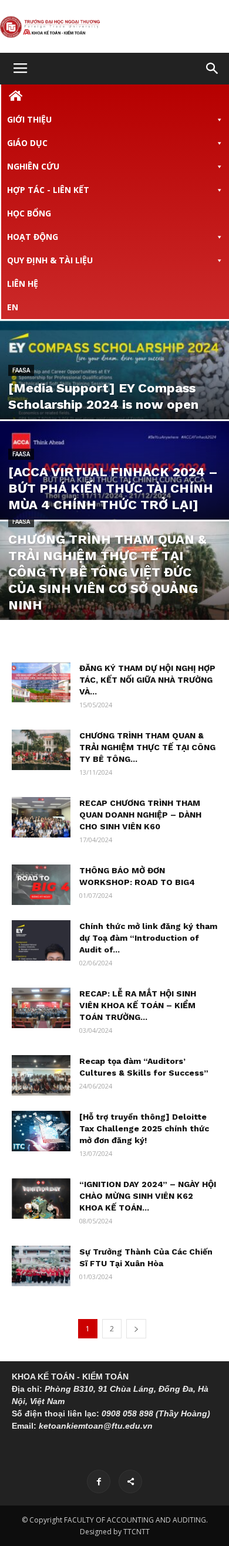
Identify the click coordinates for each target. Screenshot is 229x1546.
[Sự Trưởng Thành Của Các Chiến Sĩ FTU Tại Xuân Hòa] (41, 1266)
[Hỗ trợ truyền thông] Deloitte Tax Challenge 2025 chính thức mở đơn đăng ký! (144, 1128)
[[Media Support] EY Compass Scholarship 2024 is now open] (114, 391)
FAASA (21, 370)
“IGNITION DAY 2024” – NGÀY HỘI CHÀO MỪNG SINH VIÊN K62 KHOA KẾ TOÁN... (147, 1195)
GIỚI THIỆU (29, 119)
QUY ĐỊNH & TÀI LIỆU (50, 260)
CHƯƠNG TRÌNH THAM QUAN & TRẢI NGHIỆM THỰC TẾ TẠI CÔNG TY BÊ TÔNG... (147, 747)
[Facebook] (98, 1481)
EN (12, 307)
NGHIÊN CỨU (33, 166)
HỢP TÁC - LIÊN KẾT (48, 189)
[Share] (130, 1481)
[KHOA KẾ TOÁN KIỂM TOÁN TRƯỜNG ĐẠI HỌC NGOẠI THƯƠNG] (114, 26)
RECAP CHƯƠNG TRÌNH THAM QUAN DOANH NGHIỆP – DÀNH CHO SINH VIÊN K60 (140, 814)
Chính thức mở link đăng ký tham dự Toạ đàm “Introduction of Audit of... (148, 937)
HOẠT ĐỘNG (32, 236)
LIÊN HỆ (22, 283)
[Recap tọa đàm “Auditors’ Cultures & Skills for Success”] (41, 1075)
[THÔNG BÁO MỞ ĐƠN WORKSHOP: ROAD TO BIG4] (41, 884)
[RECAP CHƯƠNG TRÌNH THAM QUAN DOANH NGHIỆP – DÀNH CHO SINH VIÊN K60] (41, 817)
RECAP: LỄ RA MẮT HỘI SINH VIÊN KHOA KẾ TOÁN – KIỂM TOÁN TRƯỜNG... (137, 1005)
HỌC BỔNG (29, 213)
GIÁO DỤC (27, 142)
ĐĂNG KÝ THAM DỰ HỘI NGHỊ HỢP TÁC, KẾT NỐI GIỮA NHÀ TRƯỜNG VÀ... (147, 679)
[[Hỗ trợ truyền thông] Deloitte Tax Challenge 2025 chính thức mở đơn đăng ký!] (41, 1131)
